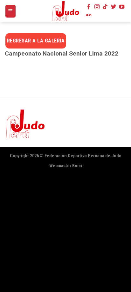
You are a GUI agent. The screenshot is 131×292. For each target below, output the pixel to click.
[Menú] (10, 11)
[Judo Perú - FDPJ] (65, 11)
